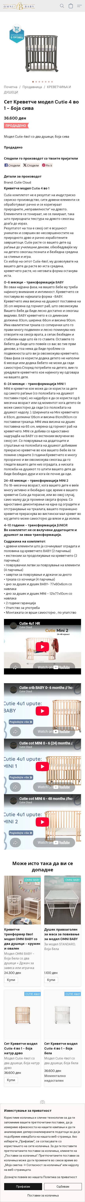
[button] (19, 6)
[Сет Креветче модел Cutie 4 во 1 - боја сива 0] (42, 53)
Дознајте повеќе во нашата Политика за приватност (40, 1177)
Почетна (10, 87)
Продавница (32, 87)
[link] (43, 1194)
